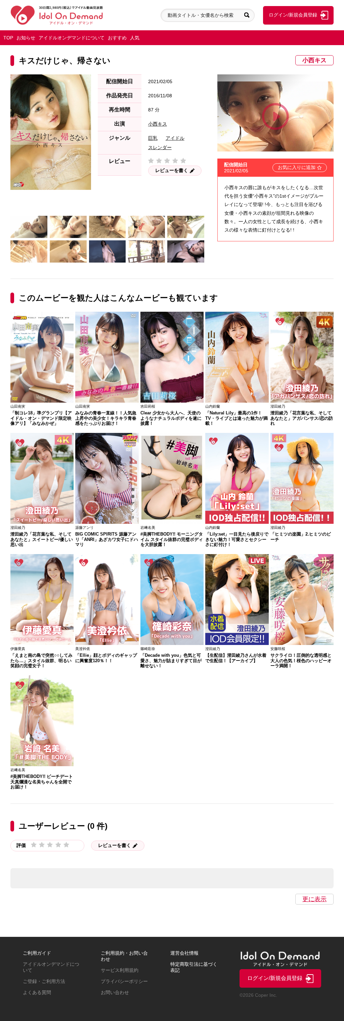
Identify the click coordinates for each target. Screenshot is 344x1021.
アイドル (175, 138)
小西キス (314, 60)
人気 (134, 37)
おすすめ (117, 37)
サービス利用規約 (119, 970)
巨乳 (153, 138)
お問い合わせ (115, 992)
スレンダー (160, 147)
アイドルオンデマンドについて (71, 37)
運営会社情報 (184, 953)
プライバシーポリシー (124, 981)
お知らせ (25, 37)
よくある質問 (37, 992)
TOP (8, 37)
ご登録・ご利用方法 (44, 981)
